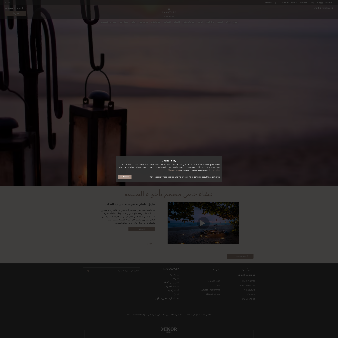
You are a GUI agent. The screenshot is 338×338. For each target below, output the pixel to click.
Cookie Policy (214, 170)
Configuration (174, 170)
